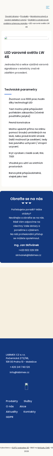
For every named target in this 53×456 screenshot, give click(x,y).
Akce (23, 406)
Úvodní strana (12, 16)
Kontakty (30, 411)
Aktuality (12, 411)
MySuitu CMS (44, 447)
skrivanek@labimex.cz (28, 255)
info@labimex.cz (19, 372)
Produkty (24, 16)
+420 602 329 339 (28, 250)
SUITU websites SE (20, 447)
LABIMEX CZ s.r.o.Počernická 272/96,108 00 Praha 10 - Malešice (21, 358)
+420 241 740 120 (20, 367)
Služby (28, 401)
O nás (10, 406)
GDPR (9, 417)
